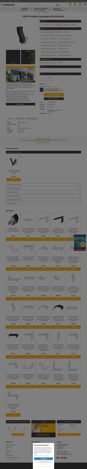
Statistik (47, 455)
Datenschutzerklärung (44, 466)
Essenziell (37, 455)
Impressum (50, 466)
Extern (42, 455)
